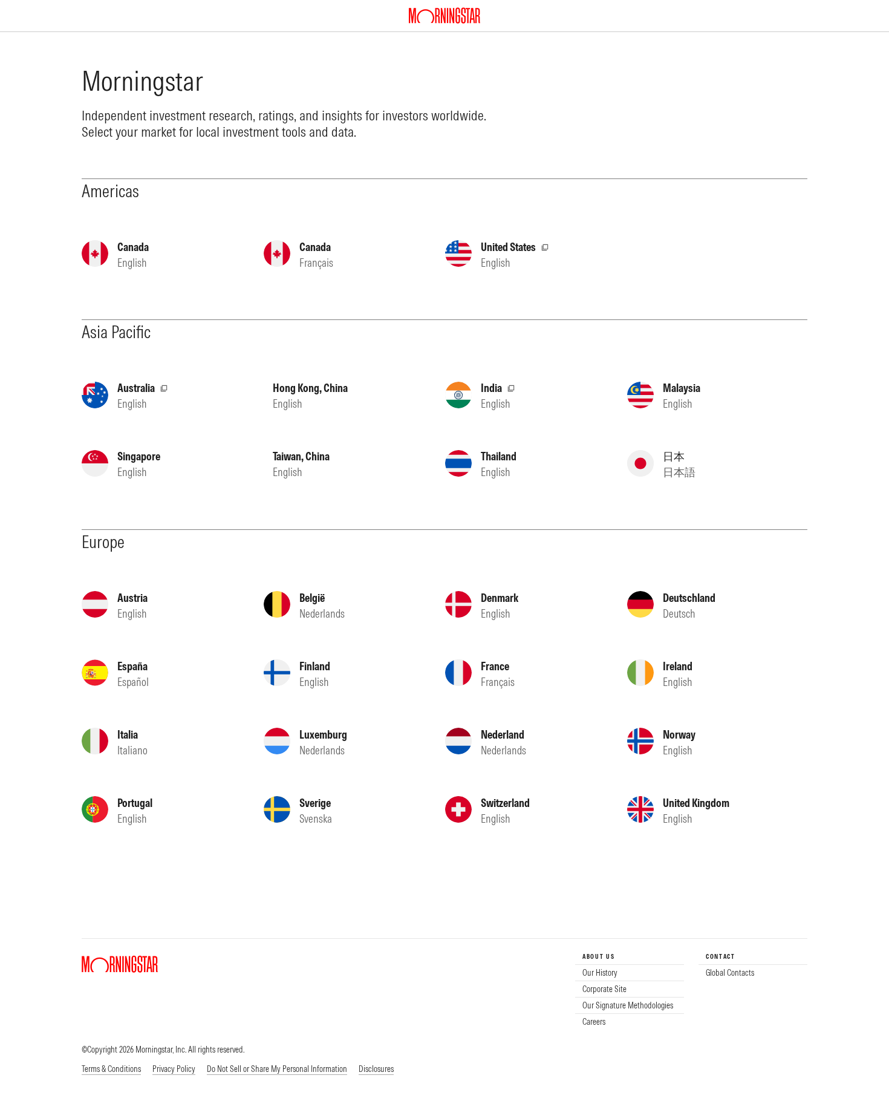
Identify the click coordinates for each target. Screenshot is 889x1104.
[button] (277, 1069)
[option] (629, 973)
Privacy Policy (173, 1068)
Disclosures (376, 1068)
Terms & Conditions (111, 1068)
